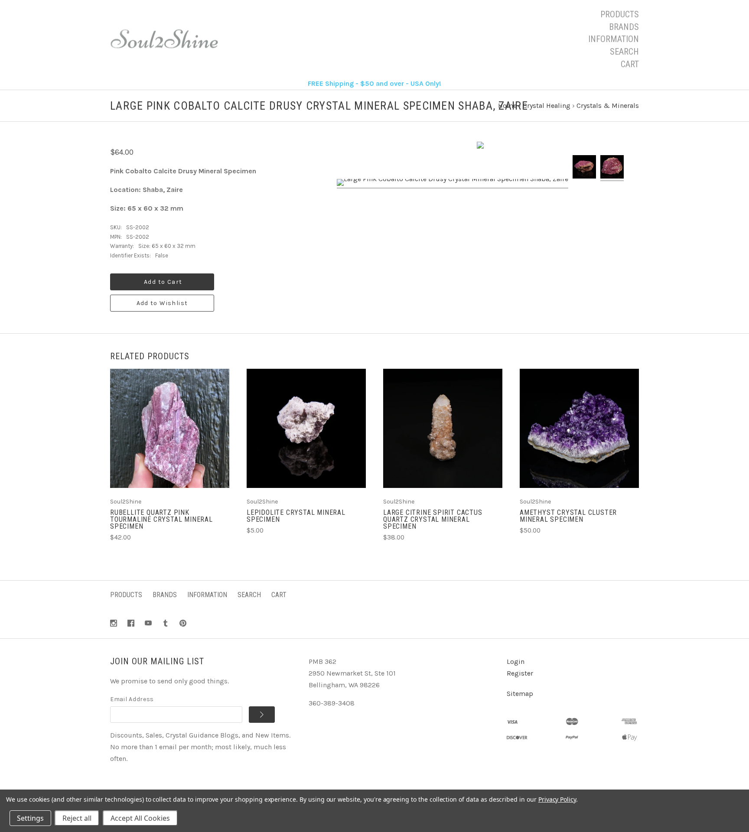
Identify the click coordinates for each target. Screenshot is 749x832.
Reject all (76, 818)
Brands (624, 27)
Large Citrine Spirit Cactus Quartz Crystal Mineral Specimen (432, 519)
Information (613, 39)
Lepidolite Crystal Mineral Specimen (296, 515)
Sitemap (520, 693)
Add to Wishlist (162, 303)
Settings (30, 818)
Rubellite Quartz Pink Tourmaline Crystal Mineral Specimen (161, 519)
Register (520, 673)
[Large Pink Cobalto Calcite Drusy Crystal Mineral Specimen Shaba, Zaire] (452, 183)
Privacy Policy (557, 799)
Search (624, 51)
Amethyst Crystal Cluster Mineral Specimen (568, 515)
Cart (630, 64)
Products (619, 14)
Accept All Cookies (140, 818)
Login (515, 661)
